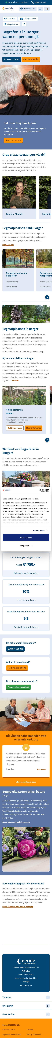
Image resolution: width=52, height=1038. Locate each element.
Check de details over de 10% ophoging (17, 907)
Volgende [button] (47, 297)
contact (33, 967)
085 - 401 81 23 (26, 985)
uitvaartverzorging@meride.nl (26, 978)
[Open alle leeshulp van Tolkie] (24, 24)
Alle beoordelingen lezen (26, 782)
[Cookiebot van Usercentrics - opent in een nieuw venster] (38, 490)
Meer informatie (33, 428)
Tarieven (6, 997)
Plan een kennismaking (18, 687)
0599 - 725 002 (40, 2)
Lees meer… (41, 769)
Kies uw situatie (30, 59)
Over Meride (8, 1014)
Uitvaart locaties (8, 1030)
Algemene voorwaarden (11, 1035)
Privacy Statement (34, 1035)
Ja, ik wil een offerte (17, 668)
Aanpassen (24, 546)
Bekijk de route (15, 428)
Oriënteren (7, 1006)
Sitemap (30, 1030)
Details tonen (39, 530)
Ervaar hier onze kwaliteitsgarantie (16, 822)
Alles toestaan (26, 538)
